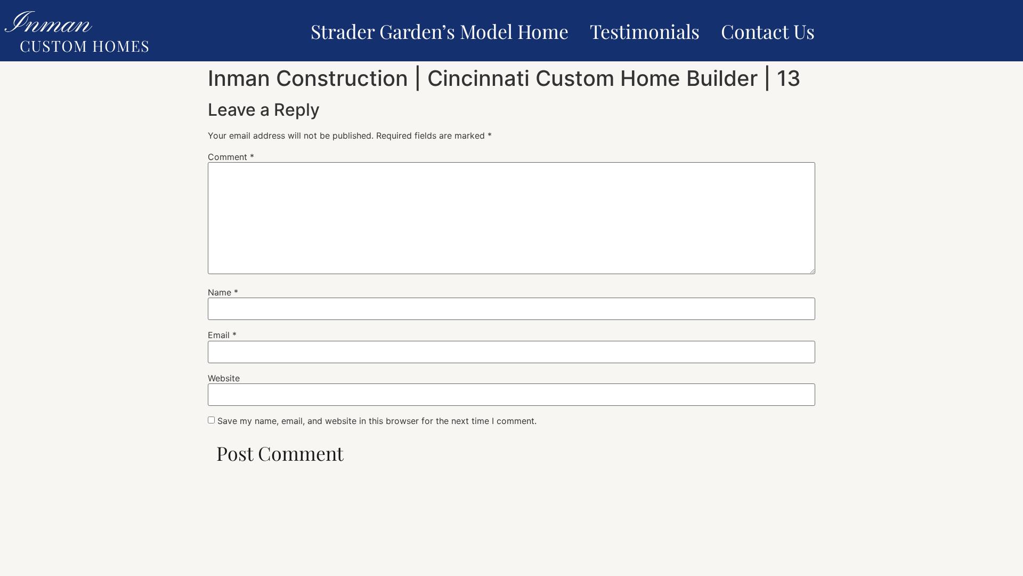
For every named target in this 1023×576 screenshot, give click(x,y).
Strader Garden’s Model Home (440, 31)
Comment (231, 157)
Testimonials (645, 31)
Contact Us (768, 31)
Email (222, 335)
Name (223, 292)
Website (224, 378)
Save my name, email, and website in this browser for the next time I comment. (377, 421)
